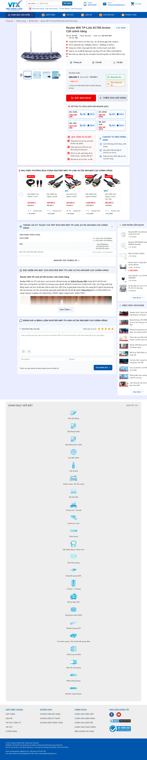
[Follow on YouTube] (118, 714)
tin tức (70, 15)
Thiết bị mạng (21, 21)
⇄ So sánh (121, 28)
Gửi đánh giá (102, 367)
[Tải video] (29, 351)
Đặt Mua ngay (83, 98)
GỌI (84, 114)
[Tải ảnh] (23, 351)
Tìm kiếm (67, 3)
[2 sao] (102, 329)
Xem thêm (137, 392)
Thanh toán (130, 15)
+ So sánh (31, 213)
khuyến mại (108, 15)
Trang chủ (9, 21)
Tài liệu (119, 62)
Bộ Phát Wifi (33, 21)
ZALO (92, 114)
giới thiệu (50, 15)
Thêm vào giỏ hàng (114, 98)
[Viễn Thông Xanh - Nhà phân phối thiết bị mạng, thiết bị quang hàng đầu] (14, 5)
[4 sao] (109, 329)
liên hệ (88, 15)
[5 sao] (112, 329)
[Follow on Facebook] (111, 714)
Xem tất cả (137, 298)
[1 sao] (99, 329)
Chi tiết (98, 62)
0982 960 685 (92, 5)
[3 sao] (105, 329)
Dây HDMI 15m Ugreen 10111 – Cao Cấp (111, 196)
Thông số (77, 62)
